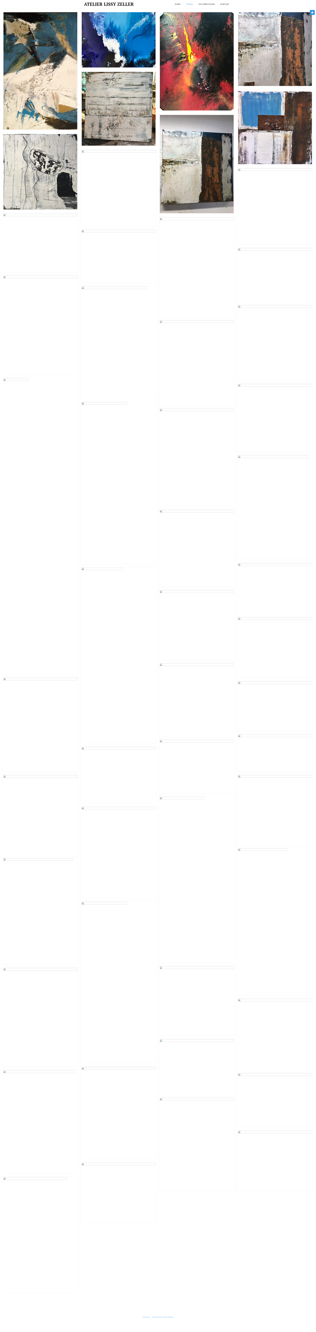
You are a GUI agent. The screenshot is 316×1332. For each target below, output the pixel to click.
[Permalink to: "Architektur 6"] (197, 624)
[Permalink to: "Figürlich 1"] (119, 342)
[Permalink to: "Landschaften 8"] (197, 457)
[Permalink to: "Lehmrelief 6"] (275, 417)
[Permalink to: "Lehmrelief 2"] (197, 1144)
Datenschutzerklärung (162, 1317)
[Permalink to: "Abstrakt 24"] (40, 171)
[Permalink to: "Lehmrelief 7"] (275, 1034)
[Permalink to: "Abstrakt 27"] (119, 109)
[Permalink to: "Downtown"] (119, 1112)
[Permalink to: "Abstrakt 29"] (197, 61)
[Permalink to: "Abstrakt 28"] (275, 49)
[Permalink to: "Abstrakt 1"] (119, 1192)
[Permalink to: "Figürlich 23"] (275, 274)
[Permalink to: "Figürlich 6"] (197, 766)
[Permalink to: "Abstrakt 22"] (275, 206)
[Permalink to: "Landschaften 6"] (40, 1017)
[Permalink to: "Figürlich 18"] (197, 699)
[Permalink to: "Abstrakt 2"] (275, 921)
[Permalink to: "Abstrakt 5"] (197, 879)
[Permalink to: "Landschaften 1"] (275, 588)
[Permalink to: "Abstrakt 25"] (197, 164)
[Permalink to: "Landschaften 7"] (275, 507)
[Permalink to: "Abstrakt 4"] (119, 982)
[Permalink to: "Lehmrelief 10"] (119, 482)
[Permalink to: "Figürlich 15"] (40, 724)
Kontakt (146, 1317)
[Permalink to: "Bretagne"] (40, 1122)
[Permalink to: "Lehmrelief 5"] (40, 526)
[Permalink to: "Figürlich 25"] (197, 267)
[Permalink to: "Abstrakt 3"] (119, 852)
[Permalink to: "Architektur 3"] (119, 655)
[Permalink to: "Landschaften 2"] (197, 548)
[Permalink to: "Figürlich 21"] (275, 647)
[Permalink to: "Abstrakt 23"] (119, 187)
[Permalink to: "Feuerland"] (275, 1099)
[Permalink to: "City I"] (197, 1066)
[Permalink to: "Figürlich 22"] (40, 325)
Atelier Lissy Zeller (109, 4)
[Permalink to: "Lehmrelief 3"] (197, 362)
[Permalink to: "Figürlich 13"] (275, 753)
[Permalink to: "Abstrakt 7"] (275, 809)
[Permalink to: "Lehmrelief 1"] (275, 342)
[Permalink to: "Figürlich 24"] (40, 242)
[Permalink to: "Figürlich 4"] (119, 775)
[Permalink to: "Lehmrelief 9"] (197, 1000)
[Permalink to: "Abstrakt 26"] (275, 127)
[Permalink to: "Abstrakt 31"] (40, 71)
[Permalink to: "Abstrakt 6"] (40, 814)
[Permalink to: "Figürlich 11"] (40, 911)
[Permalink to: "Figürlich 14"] (275, 706)
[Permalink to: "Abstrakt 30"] (119, 39)
